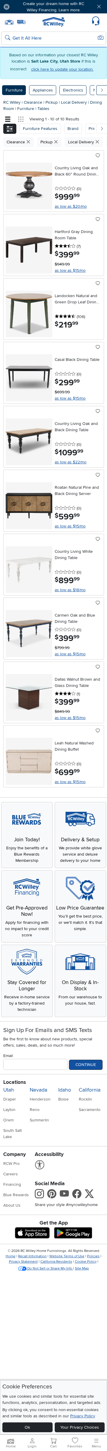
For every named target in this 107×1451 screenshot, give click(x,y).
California (89, 1090)
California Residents (56, 1261)
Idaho (64, 1090)
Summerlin (39, 1120)
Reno (35, 1109)
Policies (93, 1256)
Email (8, 1055)
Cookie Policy (86, 1261)
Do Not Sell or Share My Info (49, 1268)
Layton (9, 1109)
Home (10, 1256)
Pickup (52, 102)
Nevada (38, 1090)
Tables (43, 108)
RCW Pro (11, 1163)
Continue (85, 1064)
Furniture (14, 90)
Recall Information (32, 1256)
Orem (8, 1120)
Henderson (40, 1099)
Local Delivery (74, 102)
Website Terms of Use (66, 1256)
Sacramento (89, 1109)
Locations (14, 1082)
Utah (8, 1090)
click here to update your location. (62, 69)
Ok (27, 1427)
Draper (9, 1099)
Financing (12, 1184)
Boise (63, 1099)
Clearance (33, 102)
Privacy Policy (82, 1416)
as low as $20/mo (71, 206)
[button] (23, 7)
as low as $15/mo (70, 270)
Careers (10, 1174)
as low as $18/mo (70, 589)
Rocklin (85, 1099)
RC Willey (12, 102)
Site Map (82, 1268)
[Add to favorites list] (97, 156)
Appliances (43, 90)
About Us (12, 1205)
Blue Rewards (16, 1194)
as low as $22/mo (70, 462)
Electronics (73, 90)
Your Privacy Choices (79, 1427)
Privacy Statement (23, 1261)
